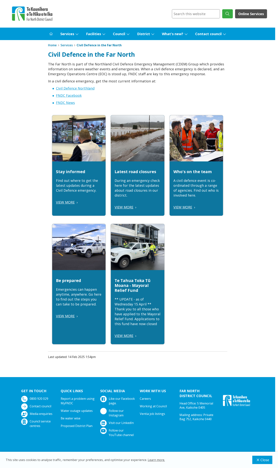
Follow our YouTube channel (121, 432)
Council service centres (40, 423)
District (143, 34)
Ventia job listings (152, 414)
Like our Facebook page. (122, 401)
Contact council (208, 34)
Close (264, 460)
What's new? (172, 34)
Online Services (251, 14)
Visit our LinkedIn (121, 423)
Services (67, 34)
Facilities (93, 34)
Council (119, 34)
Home (52, 45)
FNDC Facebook (69, 95)
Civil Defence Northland (75, 88)
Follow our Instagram (116, 413)
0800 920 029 (39, 399)
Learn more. (156, 460)
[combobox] (196, 13)
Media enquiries (41, 414)
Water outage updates (77, 411)
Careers (145, 399)
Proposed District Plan (76, 426)
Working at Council (153, 406)
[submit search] (227, 13)
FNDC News (65, 102)
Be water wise (70, 418)
